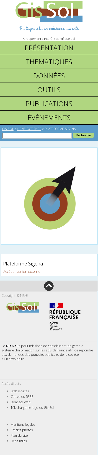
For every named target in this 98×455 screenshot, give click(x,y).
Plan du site (19, 435)
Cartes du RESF (22, 396)
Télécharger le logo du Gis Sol (32, 407)
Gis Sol (8, 129)
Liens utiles (19, 441)
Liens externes (29, 129)
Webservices (20, 391)
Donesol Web (21, 402)
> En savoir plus (13, 359)
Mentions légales (23, 424)
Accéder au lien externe (21, 271)
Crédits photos (22, 430)
